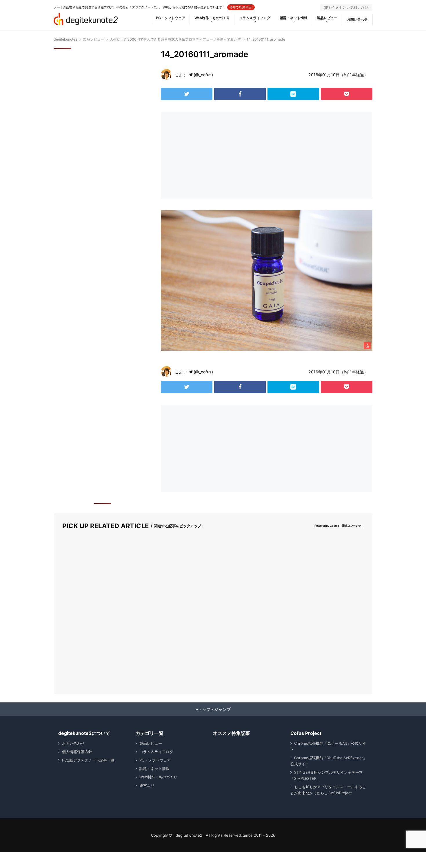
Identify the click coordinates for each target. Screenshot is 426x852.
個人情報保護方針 (77, 751)
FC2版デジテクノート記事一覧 (88, 760)
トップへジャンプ (214, 709)
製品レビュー (327, 18)
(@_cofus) (203, 74)
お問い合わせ (357, 19)
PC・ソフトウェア (170, 18)
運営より (146, 785)
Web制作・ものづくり (212, 18)
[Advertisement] (212, 155)
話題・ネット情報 (293, 18)
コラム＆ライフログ (254, 18)
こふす (181, 74)
